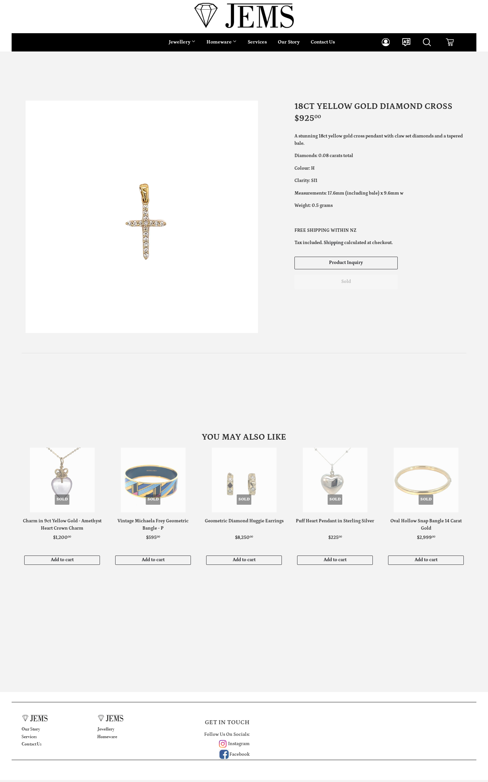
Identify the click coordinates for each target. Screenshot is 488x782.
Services (257, 42)
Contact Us (323, 42)
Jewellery (180, 42)
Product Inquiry (346, 262)
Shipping (333, 242)
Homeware (219, 42)
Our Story (289, 42)
